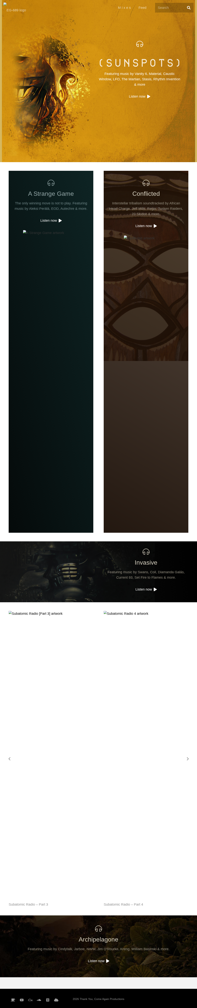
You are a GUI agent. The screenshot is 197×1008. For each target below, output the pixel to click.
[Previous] (9, 759)
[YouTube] (21, 1000)
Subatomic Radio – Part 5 (123, 904)
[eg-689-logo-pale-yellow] (14, 7)
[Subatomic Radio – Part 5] (146, 755)
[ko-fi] (13, 1000)
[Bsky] (56, 1000)
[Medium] (47, 1000)
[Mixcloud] (30, 1000)
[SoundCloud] (39, 1000)
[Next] (187, 759)
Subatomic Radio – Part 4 (28, 904)
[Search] (189, 7)
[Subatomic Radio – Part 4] (51, 755)
